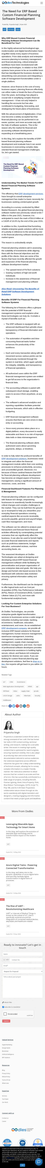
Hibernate (27, 696)
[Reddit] (28, 706)
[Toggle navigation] (42, 3)
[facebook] (10, 706)
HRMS (30, 686)
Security (37, 696)
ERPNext (11, 29)
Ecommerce (21, 682)
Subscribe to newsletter (12, 1007)
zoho (18, 696)
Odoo (18, 29)
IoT (4, 682)
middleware (7, 700)
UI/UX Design (7, 696)
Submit (6, 1021)
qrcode (36, 691)
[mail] (20, 706)
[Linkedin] (24, 706)
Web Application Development (13, 686)
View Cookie (10, 1158)
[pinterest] (17, 706)
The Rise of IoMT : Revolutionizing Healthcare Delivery (20, 909)
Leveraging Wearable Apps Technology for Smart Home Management (20, 827)
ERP (4, 29)
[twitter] (13, 706)
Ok (22, 1165)
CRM (11, 682)
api (37, 686)
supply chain (25, 691)
